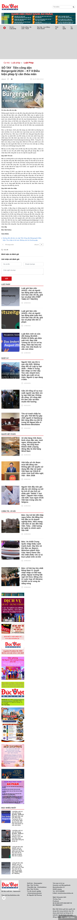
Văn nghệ (64, 27)
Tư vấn (72, 27)
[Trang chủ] (4, 28)
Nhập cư (5, 358)
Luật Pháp (5, 284)
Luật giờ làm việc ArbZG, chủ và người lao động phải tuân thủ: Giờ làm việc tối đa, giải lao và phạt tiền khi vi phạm (32, 316)
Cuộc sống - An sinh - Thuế (26, 27)
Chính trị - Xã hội (8, 511)
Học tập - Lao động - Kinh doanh (43, 27)
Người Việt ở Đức (8, 434)
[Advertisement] (38, 45)
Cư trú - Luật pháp (13, 27)
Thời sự (56, 27)
